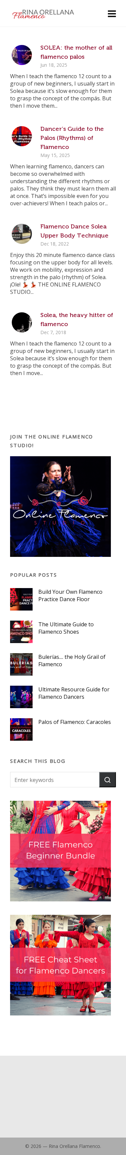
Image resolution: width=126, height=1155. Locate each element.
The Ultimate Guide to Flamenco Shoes (66, 628)
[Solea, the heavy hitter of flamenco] (22, 322)
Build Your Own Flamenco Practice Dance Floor (70, 595)
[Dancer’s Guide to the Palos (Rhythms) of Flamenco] (22, 136)
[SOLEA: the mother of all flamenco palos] (22, 55)
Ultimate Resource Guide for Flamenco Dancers (74, 693)
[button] (107, 779)
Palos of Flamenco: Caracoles (74, 722)
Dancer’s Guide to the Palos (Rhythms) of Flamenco (72, 137)
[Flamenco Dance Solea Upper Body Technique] (22, 234)
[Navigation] (112, 13)
